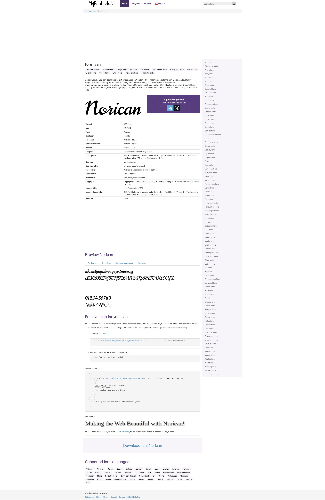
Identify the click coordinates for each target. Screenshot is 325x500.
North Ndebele (111, 476)
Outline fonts (210, 264)
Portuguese (172, 476)
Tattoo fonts (209, 321)
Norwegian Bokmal (128, 476)
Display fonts (210, 157)
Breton (120, 469)
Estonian (175, 469)
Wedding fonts (210, 366)
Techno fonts (210, 324)
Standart (95, 333)
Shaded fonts (210, 302)
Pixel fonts (209, 271)
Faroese (186, 469)
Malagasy (90, 476)
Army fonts (209, 73)
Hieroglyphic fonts (212, 210)
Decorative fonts (211, 142)
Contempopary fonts (213, 134)
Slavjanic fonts (210, 309)
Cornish (139, 469)
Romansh (90, 479)
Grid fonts (209, 199)
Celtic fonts (209, 115)
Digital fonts (209, 153)
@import (106, 333)
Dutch (157, 469)
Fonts (124, 3)
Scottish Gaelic (120, 479)
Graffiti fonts (210, 195)
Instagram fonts (211, 226)
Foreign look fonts (212, 184)
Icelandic (128, 472)
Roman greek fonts (212, 279)
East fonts (209, 165)
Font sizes (106, 263)
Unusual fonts (210, 343)
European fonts (211, 168)
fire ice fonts (210, 180)
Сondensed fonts (211, 374)
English (161, 3)
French (98, 472)
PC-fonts (208, 267)
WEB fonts (209, 362)
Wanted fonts (210, 359)
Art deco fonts (210, 77)
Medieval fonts (210, 241)
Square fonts (210, 313)
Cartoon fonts (210, 111)
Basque (111, 469)
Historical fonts (211, 214)
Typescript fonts (211, 336)
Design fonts (210, 146)
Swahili (160, 479)
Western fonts (210, 370)
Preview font (92, 263)
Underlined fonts (211, 340)
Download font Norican (142, 445)
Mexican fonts (210, 245)
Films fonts (209, 176)
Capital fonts (210, 108)
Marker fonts (210, 237)
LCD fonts (209, 229)
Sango (108, 479)
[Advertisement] (162, 37)
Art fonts (208, 81)
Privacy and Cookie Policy (129, 497)
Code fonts (209, 123)
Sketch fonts (210, 305)
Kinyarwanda (168, 472)
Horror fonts (209, 222)
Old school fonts (211, 256)
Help (98, 497)
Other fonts (209, 260)
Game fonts (209, 187)
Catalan (129, 469)
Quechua (184, 476)
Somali (141, 479)
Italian (157, 472)
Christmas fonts (211, 119)
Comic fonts (209, 127)
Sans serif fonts (211, 283)
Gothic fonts (209, 191)
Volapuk (189, 479)
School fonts (210, 286)
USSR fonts (209, 347)
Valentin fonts (210, 351)
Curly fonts (209, 138)
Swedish (170, 479)
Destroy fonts (210, 149)
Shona (132, 479)
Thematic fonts (211, 332)
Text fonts (209, 328)
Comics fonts (210, 130)
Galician (108, 472)
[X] (177, 108)
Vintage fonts (210, 355)
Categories (135, 3)
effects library (124, 431)
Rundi (99, 479)
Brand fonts (209, 96)
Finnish (89, 472)
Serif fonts (209, 298)
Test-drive (142, 263)
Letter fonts (209, 233)
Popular (147, 3)
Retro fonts (209, 275)
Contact (113, 497)
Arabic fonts (209, 70)
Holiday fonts (210, 218)
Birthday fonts (210, 92)
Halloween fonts (211, 203)
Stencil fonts (210, 317)
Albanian (100, 469)
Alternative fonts (211, 66)
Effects (105, 497)
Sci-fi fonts (209, 290)
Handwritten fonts (212, 207)
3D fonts (208, 62)
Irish (149, 472)
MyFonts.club (90, 11)
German (118, 472)
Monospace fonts (212, 252)
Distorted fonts (210, 161)
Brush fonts (209, 100)
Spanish (151, 479)
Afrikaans (89, 469)
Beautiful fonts (210, 89)
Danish (148, 469)
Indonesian (139, 472)
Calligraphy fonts (211, 104)
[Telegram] (170, 108)
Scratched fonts (211, 294)
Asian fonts (209, 85)
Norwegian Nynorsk (147, 476)
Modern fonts (210, 248)
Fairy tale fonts (211, 172)
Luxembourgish (183, 472)
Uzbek (179, 479)
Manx (99, 476)
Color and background (124, 263)
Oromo (161, 476)
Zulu (88, 482)
